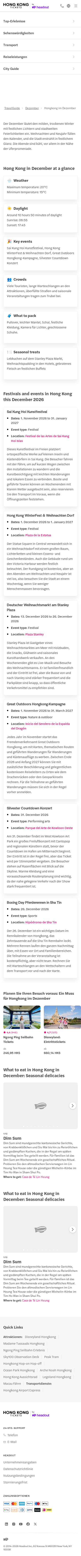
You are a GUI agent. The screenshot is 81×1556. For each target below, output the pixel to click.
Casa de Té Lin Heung (35, 1177)
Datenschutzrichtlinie (18, 1469)
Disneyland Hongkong (40, 1337)
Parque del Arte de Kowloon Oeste (49, 827)
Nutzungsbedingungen (19, 1475)
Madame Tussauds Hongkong (23, 1343)
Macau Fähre (12, 1383)
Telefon (12, 1435)
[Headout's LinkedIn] (6, 1524)
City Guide (11, 68)
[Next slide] (72, 1105)
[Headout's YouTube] (20, 1524)
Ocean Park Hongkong (19, 1370)
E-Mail (12, 1442)
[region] (40, 1106)
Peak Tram (51, 1357)
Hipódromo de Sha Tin (41, 922)
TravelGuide (12, 108)
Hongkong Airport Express (21, 1390)
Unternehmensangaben (20, 1462)
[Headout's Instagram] (13, 1524)
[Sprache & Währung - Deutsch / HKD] (68, 6)
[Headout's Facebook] (28, 1524)
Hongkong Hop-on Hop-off (22, 1363)
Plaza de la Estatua (38, 535)
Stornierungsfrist (15, 1482)
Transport (10, 44)
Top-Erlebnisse (14, 21)
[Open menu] (75, 5)
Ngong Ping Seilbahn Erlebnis (24, 1350)
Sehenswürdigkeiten (18, 32)
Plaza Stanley (34, 634)
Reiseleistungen (15, 56)
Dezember (32, 108)
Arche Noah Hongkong (56, 1370)
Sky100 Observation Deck (21, 1357)
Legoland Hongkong (57, 1377)
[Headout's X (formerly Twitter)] (35, 1524)
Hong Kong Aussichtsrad (20, 1377)
